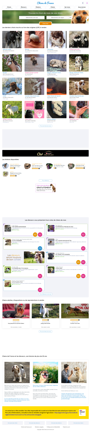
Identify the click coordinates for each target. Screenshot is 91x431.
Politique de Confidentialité (53, 427)
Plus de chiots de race (45, 126)
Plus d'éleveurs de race (45, 294)
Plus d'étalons (45, 180)
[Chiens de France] (45, 3)
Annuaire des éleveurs (34, 423)
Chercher (45, 23)
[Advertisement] (42, 138)
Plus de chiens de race (45, 331)
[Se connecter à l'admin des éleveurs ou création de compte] (87, 3)
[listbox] (70, 17)
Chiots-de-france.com (26, 427)
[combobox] (32, 17)
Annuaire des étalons (56, 423)
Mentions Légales (39, 427)
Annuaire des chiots (12, 423)
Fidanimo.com (66, 427)
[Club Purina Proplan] (45, 153)
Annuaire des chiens (78, 423)
